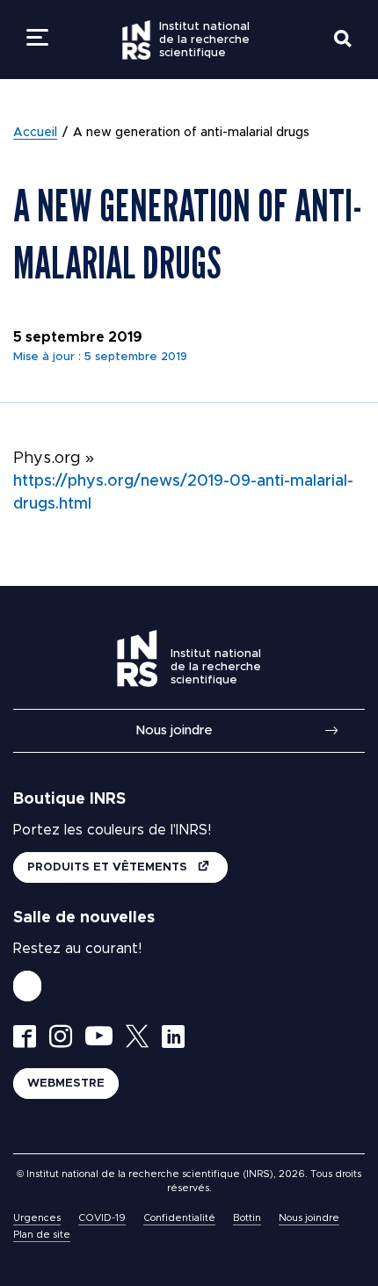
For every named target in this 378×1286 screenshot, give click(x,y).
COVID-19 (102, 1218)
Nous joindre (174, 730)
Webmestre (66, 1083)
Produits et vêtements (109, 867)
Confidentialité (179, 1218)
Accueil (35, 132)
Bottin (247, 1218)
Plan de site (41, 1234)
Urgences (37, 1218)
